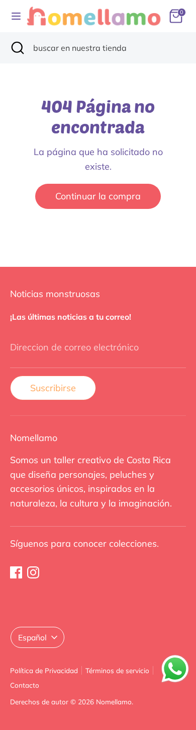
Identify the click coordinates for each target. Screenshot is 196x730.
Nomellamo (114, 701)
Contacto (24, 685)
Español (32, 637)
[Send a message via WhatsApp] (175, 669)
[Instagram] (33, 572)
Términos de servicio (117, 670)
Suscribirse (53, 388)
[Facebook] (16, 572)
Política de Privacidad (44, 670)
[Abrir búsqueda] (17, 47)
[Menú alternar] (13, 16)
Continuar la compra (98, 196)
